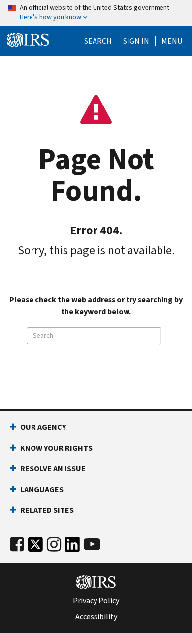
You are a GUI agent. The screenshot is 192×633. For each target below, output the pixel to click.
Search (98, 41)
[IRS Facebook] (17, 544)
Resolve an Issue (53, 468)
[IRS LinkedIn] (72, 547)
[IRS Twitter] (35, 547)
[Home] (28, 40)
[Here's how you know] (96, 13)
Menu (171, 41)
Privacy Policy (96, 601)
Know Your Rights (56, 448)
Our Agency (43, 427)
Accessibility (96, 617)
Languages (42, 489)
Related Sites (47, 510)
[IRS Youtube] (92, 544)
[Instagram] (54, 544)
